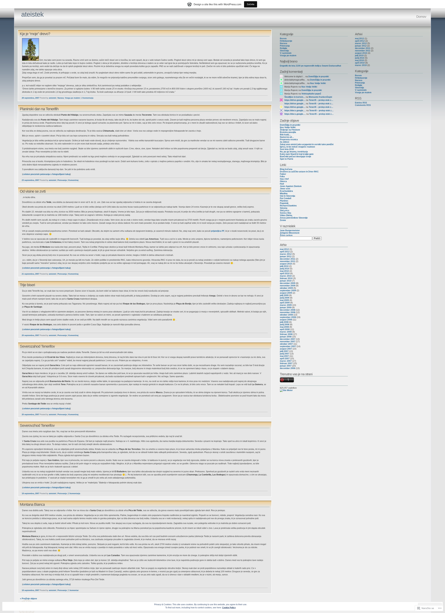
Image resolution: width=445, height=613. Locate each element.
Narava (61, 98)
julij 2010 (284, 266)
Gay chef (284, 179)
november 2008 (287, 312)
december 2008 (287, 310)
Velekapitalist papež (311, 94)
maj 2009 (284, 300)
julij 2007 (284, 351)
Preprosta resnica (289, 139)
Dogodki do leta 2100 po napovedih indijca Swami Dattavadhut (310, 66)
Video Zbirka (286, 215)
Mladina (284, 193)
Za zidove (284, 142)
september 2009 (288, 290)
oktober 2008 (286, 315)
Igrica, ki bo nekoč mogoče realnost (297, 147)
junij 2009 (284, 298)
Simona (283, 208)
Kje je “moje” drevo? (35, 34)
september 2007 (288, 346)
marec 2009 (286, 305)
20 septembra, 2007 (30, 335)
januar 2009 (286, 307)
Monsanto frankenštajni (320, 97)
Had (282, 184)
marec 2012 (286, 254)
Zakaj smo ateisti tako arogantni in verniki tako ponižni (306, 144)
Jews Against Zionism (291, 186)
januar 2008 (286, 336)
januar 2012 (286, 256)
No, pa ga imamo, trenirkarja (294, 151)
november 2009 (287, 285)
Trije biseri (27, 285)
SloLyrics (284, 210)
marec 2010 (286, 276)
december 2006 (287, 368)
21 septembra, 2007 (30, 274)
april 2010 (285, 273)
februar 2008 (286, 334)
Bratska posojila (288, 132)
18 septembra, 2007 (30, 493)
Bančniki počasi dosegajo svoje (295, 156)
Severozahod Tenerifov (37, 346)
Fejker (283, 174)
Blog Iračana (286, 169)
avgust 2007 (286, 349)
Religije (283, 48)
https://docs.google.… (295, 110)
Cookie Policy (229, 607)
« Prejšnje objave (28, 598)
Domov (421, 16)
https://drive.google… (294, 100)
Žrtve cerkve (286, 235)
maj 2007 (284, 356)
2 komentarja (87, 98)
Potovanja (62, 180)
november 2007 (287, 341)
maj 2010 (284, 271)
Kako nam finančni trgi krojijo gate (297, 154)
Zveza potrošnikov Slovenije (294, 218)
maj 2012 (284, 249)
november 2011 (287, 261)
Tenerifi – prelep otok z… (321, 100)
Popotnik (284, 203)
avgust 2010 (286, 264)
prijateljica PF (217, 231)
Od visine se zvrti (33, 191)
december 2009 (287, 283)
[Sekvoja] (30, 60)
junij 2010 (284, 268)
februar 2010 (286, 278)
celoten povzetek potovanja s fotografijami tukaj (46, 174)
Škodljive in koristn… (294, 97)
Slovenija (284, 50)
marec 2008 (286, 332)
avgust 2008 (286, 319)
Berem (283, 38)
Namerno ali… (287, 137)
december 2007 (287, 339)
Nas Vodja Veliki (318, 83)
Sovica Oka (285, 213)
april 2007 (285, 358)
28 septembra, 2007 (30, 98)
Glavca (283, 181)
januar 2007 (286, 366)
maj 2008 (284, 327)
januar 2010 (286, 281)
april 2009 (285, 302)
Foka (282, 176)
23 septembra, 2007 (30, 180)
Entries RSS (361, 103)
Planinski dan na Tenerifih (39, 109)
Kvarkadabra (286, 191)
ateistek (32, 14)
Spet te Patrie (286, 159)
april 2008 (285, 329)
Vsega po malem (72, 98)
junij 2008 (284, 324)
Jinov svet (285, 188)
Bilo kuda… (285, 134)
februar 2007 (286, 363)
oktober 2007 (286, 344)
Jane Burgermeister (290, 230)
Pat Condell (285, 198)
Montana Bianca (32, 504)
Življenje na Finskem (290, 130)
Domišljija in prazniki (318, 76)
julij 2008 (284, 322)
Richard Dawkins (288, 205)
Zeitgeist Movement (289, 233)
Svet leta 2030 (287, 149)
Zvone (283, 220)
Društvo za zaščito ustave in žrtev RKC (299, 171)
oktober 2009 (286, 288)
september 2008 (288, 317)
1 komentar (73, 590)
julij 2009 (284, 295)
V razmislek (286, 53)
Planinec (284, 201)
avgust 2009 (286, 293)
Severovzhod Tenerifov (37, 425)
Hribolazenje (286, 41)
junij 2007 (284, 353)
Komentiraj (73, 180)
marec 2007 (286, 361)
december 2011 (287, 259)
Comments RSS (363, 105)
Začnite (250, 4)
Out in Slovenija (287, 196)
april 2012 (285, 251)
